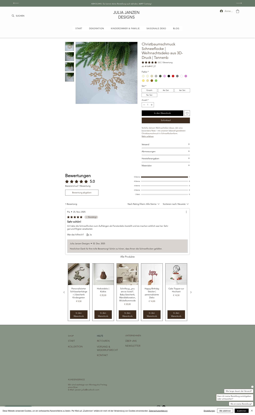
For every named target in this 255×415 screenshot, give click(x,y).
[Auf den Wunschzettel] (187, 113)
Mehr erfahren (148, 136)
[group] (127, 292)
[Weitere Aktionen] (186, 211)
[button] (237, 11)
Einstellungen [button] (209, 410)
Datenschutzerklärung (158, 410)
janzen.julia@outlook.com (87, 389)
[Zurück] (16, 3)
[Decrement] (143, 104)
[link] (157, 62)
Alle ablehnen (225, 410)
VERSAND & (103, 346)
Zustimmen (241, 410)
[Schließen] (251, 411)
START (71, 340)
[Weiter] (239, 3)
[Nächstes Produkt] (191, 292)
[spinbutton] (147, 104)
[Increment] (152, 104)
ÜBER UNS (131, 340)
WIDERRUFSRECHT (107, 350)
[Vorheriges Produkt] (64, 292)
